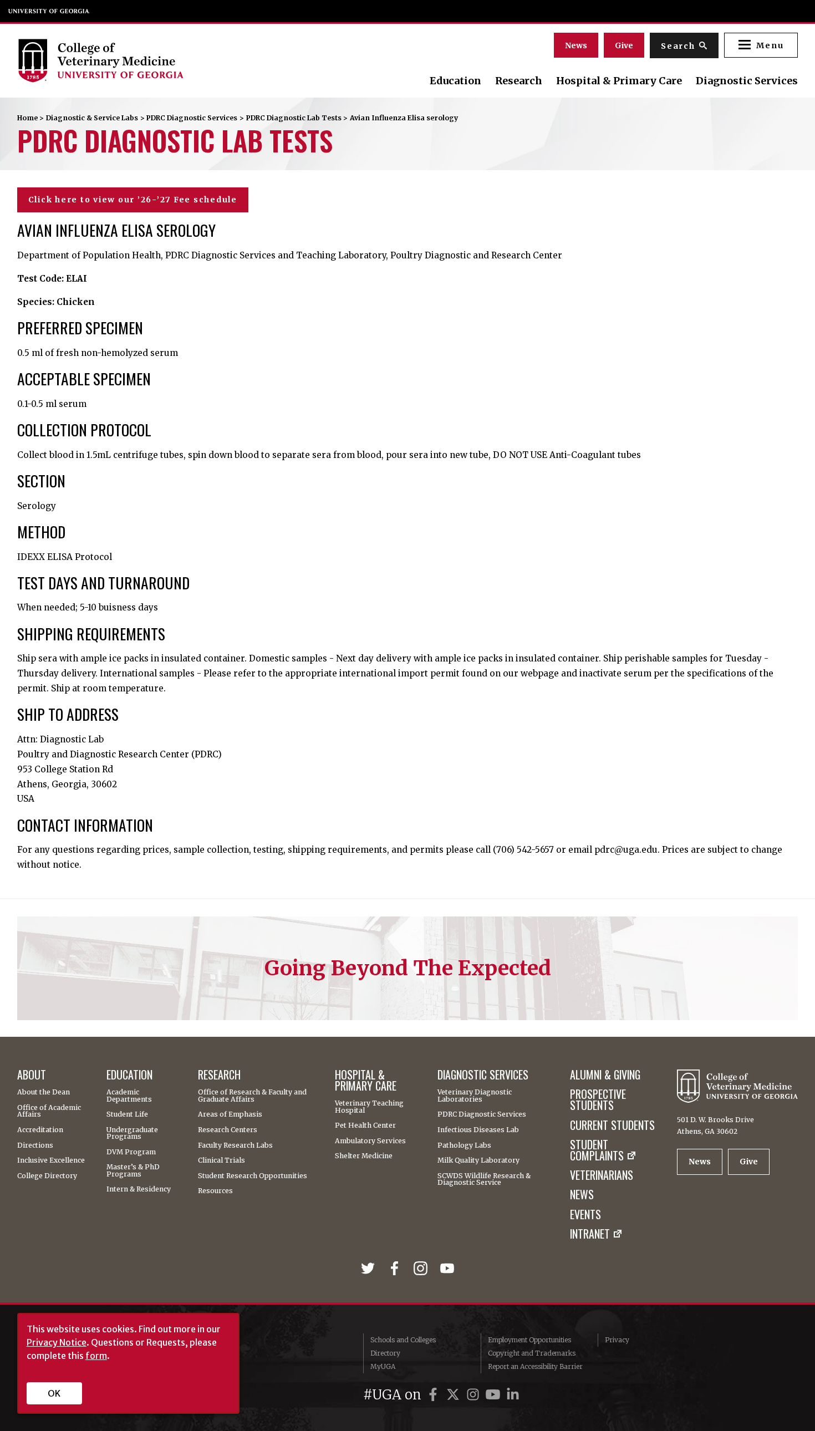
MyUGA (382, 1366)
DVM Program (131, 1152)
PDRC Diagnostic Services (191, 118)
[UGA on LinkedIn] (513, 1394)
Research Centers (227, 1130)
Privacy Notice (56, 1342)
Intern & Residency (138, 1189)
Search (678, 46)
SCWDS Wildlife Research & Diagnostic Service (484, 1179)
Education (455, 81)
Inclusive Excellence (51, 1160)
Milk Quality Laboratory (478, 1160)
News (576, 45)
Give (624, 45)
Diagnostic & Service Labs (92, 118)
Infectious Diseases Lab (478, 1130)
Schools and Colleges (403, 1340)
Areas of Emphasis (230, 1114)
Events (585, 1214)
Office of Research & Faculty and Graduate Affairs (252, 1096)
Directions (35, 1145)
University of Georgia (49, 11)
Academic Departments (129, 1096)
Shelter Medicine (364, 1156)
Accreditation (40, 1130)
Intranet (590, 1234)
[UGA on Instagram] (475, 1394)
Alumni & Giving (605, 1075)
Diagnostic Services (747, 81)
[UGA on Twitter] (455, 1394)
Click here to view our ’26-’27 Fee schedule (132, 200)
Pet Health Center (365, 1125)
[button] (761, 45)
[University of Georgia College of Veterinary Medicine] (135, 60)
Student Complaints (597, 1150)
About (31, 1075)
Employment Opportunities (529, 1340)
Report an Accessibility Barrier (535, 1366)
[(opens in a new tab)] (370, 1269)
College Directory (47, 1176)
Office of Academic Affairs (49, 1111)
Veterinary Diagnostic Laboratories (474, 1096)
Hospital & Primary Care (619, 81)
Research (518, 81)
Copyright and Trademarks (531, 1353)
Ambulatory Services (370, 1141)
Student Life (127, 1114)
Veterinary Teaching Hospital (369, 1107)
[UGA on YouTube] (495, 1394)
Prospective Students (598, 1100)
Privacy (617, 1340)
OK (54, 1393)
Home (27, 118)
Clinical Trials (221, 1160)
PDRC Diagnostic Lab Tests (294, 118)
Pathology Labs (464, 1145)
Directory (385, 1353)
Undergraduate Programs (132, 1133)
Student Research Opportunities (252, 1176)
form (96, 1355)
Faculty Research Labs (235, 1145)
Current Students (612, 1125)
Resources (215, 1191)
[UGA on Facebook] (435, 1394)
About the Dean (43, 1092)
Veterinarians (601, 1175)
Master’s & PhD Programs (133, 1171)
